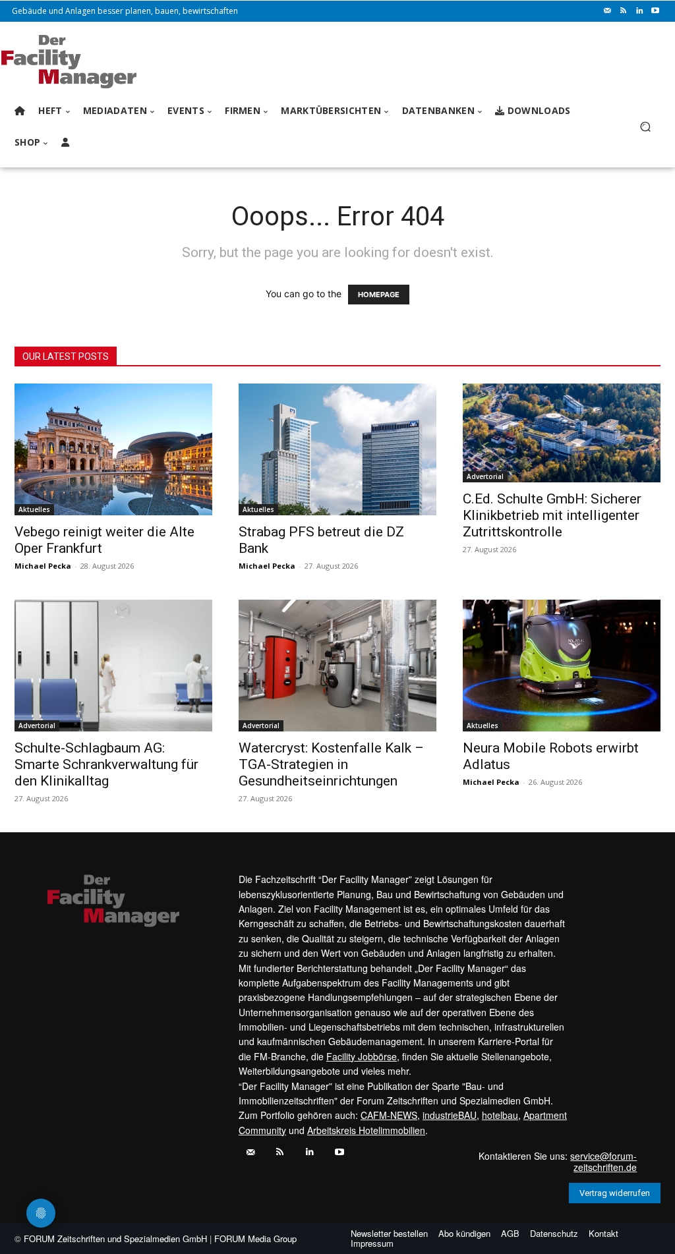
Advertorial (485, 476)
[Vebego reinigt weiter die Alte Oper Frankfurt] (113, 449)
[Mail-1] (608, 11)
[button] (645, 126)
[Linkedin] (639, 11)
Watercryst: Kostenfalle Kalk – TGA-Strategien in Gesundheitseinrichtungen (331, 764)
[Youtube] (655, 11)
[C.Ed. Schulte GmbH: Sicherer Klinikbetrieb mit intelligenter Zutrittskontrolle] (561, 433)
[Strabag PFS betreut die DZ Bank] (337, 449)
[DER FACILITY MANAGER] (85, 61)
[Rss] (623, 11)
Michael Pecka (43, 566)
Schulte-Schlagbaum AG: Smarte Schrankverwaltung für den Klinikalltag (106, 764)
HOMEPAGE (378, 294)
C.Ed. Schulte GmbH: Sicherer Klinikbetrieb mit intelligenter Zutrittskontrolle (552, 515)
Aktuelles (34, 509)
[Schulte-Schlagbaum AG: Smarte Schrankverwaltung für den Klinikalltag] (113, 665)
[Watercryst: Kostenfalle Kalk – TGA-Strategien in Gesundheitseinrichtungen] (337, 665)
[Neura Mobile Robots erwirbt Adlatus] (561, 665)
